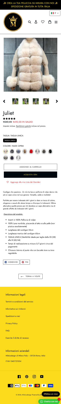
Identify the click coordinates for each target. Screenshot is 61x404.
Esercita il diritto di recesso (17, 337)
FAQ (7, 330)
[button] (9, 118)
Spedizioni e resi (13, 316)
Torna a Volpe (32, 276)
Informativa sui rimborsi (16, 308)
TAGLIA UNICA (10, 140)
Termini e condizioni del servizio (19, 301)
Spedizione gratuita (23, 126)
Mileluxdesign (26, 395)
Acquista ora (30, 174)
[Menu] (56, 22)
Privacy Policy (11, 323)
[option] (15, 101)
